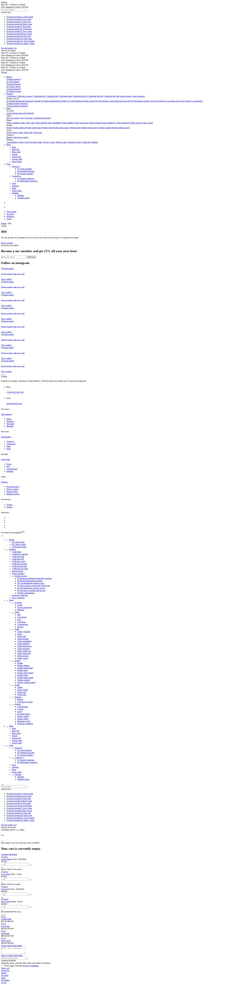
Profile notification (33, 128)
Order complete (13, 123)
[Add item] (30, 864)
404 (8, 118)
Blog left (15, 149)
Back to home (7, 243)
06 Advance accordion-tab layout (171, 101)
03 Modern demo (13, 91)
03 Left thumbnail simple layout (80, 101)
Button (9, 137)
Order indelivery (109, 123)
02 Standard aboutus (26, 171)
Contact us (10, 444)
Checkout (28, 118)
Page (11, 745)
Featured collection (20, 595)
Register (30, 113)
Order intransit (95, 123)
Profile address (19, 128)
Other (17, 612)
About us (10, 441)
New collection (18, 598)
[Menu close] (2, 535)
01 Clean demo (12, 82)
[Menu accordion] (7, 540)
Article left (16, 157)
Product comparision (194, 101)
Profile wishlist (104, 128)
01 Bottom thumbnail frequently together (23, 101)
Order (22, 123)
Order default (40, 123)
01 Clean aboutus (24, 169)
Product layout (21, 576)
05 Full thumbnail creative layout (142, 101)
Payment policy (36, 142)
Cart (22, 118)
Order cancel (147, 123)
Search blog (17, 161)
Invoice (47, 118)
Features (18, 697)
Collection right (65, 96)
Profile (9, 128)
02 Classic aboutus (25, 755)
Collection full (40, 96)
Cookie (21, 142)
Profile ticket (75, 128)
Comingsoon (38, 118)
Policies (18, 704)
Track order (17, 190)
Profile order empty (61, 128)
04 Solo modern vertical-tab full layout (111, 101)
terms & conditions (31, 966)
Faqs (14, 183)
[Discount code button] (27, 958)
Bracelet (9, 426)
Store (14, 188)
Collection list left (95, 96)
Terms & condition (90, 142)
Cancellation (11, 142)
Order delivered (123, 123)
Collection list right (111, 96)
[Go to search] (27, 10)
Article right (17, 159)
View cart (5, 968)
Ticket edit (27, 132)
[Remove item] (2, 864)
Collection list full (79, 96)
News (8, 464)
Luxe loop (5, 874)
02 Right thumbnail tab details (54, 101)
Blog (14, 147)
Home (3, 223)
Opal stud (5, 889)
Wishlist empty (23, 198)
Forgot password (19, 113)
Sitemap (15, 186)
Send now (31, 257)
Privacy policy (49, 142)
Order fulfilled (68, 123)
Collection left (52, 96)
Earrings (10, 421)
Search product (138, 96)
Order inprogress (81, 123)
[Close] (2, 784)
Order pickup (135, 123)
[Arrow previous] (2, 374)
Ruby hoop (6, 901)
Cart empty (15, 118)
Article (15, 154)
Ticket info (37, 132)
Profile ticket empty (89, 128)
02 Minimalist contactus (27, 181)
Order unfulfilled (54, 123)
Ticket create (17, 132)
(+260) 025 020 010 (14, 392)
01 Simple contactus (25, 178)
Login (9, 113)
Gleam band (6, 859)
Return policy (62, 142)
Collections (11, 96)
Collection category (25, 96)
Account (18, 602)
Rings (8, 419)
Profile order (47, 128)
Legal (26, 142)
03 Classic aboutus (25, 174)
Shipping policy (75, 142)
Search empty (126, 96)
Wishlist (20, 195)
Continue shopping (9, 854)
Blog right (16, 152)
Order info (30, 123)
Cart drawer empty (21, 137)
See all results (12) (9, 48)
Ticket (9, 132)
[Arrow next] (5, 374)
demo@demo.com (14, 403)
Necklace (10, 424)
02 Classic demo (13, 86)
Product (12, 549)
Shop (11, 600)
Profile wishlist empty (120, 128)
